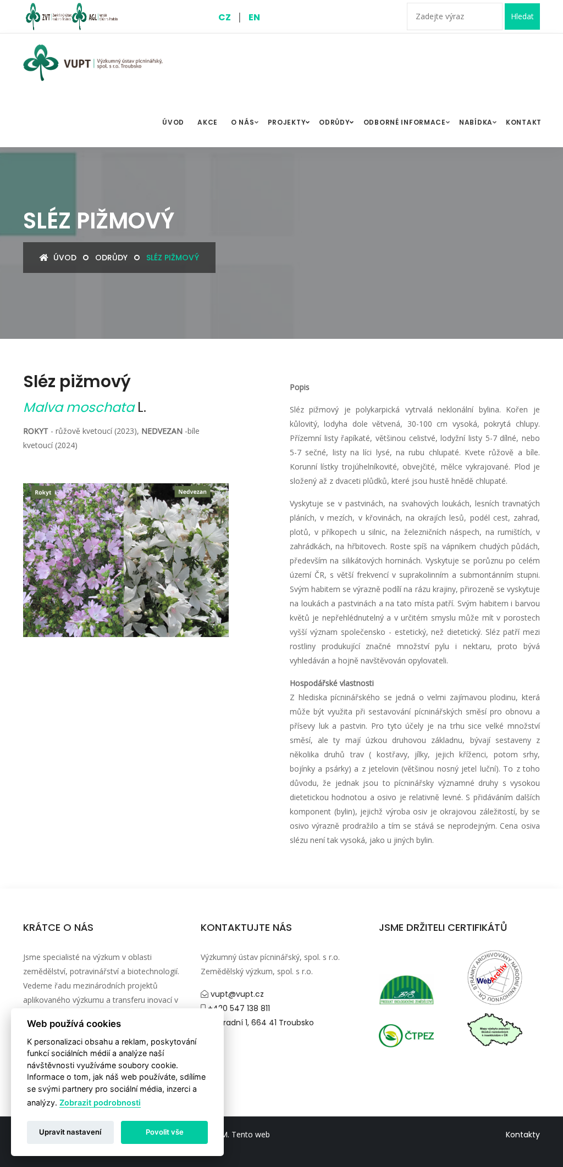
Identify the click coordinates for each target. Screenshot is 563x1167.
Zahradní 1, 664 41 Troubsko (260, 1022)
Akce (207, 122)
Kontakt (524, 122)
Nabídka (476, 122)
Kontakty (523, 1134)
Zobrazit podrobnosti (100, 1102)
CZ (224, 17)
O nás (243, 122)
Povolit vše (165, 1131)
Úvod (63, 257)
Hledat (522, 16)
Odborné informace (404, 122)
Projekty (287, 122)
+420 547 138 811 (238, 1008)
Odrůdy (334, 122)
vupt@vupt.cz (236, 994)
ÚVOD (173, 122)
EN (254, 17)
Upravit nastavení (70, 1131)
